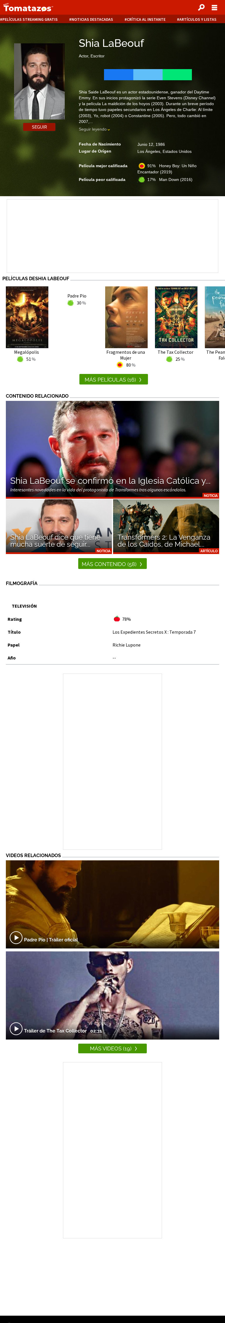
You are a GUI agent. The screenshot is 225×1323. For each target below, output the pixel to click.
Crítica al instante (146, 19)
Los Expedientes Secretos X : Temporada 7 (154, 632)
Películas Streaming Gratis (30, 19)
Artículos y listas (198, 19)
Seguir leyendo (93, 129)
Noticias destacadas (92, 19)
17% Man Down (169, 179)
